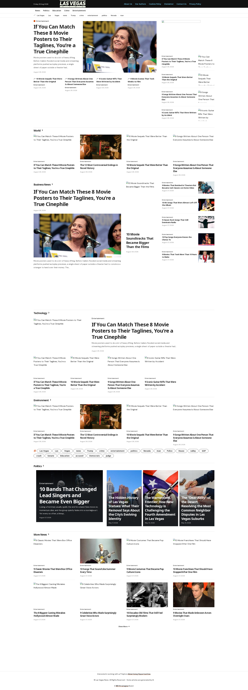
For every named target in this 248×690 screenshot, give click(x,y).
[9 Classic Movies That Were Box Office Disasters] (54, 552)
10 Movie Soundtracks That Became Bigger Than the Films (139, 240)
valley (193, 452)
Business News (42, 184)
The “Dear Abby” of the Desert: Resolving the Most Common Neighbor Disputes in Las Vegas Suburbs (196, 509)
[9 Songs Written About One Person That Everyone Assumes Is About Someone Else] (206, 97)
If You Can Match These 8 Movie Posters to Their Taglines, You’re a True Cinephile (54, 39)
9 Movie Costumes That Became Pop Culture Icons (145, 572)
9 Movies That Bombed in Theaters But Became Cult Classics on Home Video (179, 186)
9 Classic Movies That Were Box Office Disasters (53, 572)
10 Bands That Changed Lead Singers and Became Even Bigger (68, 496)
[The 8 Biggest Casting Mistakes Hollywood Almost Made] (54, 595)
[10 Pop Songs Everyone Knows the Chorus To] (206, 239)
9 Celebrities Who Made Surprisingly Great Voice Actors (98, 615)
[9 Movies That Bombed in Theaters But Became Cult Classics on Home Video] (206, 187)
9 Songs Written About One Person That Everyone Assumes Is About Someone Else (79, 81)
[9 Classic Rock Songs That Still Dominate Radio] (206, 222)
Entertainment (42, 21)
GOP (204, 452)
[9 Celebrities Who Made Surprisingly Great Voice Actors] (100, 595)
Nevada (114, 15)
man (122, 15)
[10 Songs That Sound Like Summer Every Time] (100, 552)
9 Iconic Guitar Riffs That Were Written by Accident (160, 384)
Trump (73, 15)
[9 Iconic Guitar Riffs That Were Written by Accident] (206, 115)
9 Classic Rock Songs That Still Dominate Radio (175, 221)
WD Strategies (122, 688)
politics (104, 15)
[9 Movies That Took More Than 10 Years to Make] (206, 257)
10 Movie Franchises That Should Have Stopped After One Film (192, 572)
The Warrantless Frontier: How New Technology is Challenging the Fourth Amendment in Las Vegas (160, 509)
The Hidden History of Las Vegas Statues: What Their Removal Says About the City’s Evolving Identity (124, 509)
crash (38, 457)
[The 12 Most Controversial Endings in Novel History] (100, 147)
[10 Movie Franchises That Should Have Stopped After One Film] (193, 552)
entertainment (93, 15)
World (37, 130)
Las (49, 15)
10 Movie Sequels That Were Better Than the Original (177, 78)
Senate (51, 457)
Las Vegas (40, 15)
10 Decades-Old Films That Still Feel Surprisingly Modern (144, 615)
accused (79, 457)
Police (169, 452)
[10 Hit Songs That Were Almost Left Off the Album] (206, 205)
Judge (108, 457)
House (181, 452)
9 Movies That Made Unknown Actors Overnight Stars (192, 615)
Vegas (57, 15)
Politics (38, 467)
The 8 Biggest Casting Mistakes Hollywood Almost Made (49, 615)
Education (64, 457)
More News (40, 535)
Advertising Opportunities (139, 676)
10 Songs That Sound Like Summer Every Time (97, 572)
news (65, 15)
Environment (41, 401)
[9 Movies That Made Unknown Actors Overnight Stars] (193, 595)
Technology (41, 314)
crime (81, 15)
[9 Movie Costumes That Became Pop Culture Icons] (147, 552)
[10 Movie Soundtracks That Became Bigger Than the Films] (141, 206)
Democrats (94, 457)
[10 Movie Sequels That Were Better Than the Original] (206, 79)
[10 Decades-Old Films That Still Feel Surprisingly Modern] (147, 595)
